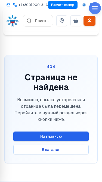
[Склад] (61, 20)
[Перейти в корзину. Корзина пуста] (75, 20)
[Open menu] (95, 8)
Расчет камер (62, 5)
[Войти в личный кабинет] (89, 21)
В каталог (51, 149)
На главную (51, 136)
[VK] (84, 5)
